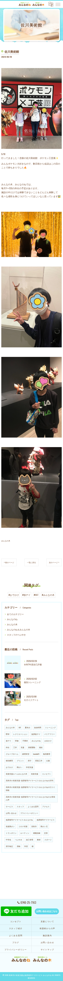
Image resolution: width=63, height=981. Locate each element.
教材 (39, 839)
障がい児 (44, 826)
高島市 (34, 826)
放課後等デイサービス (45, 819)
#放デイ (26, 594)
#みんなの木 (48, 594)
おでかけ (9, 767)
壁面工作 (38, 760)
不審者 (25, 740)
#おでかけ (14, 594)
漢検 (18, 846)
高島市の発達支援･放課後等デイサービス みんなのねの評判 (29, 780)
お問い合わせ (11, 813)
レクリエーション (20, 734)
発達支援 (34, 773)
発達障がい (10, 826)
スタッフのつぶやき (16, 634)
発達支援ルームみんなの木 (16, 773)
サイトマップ (47, 949)
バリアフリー (49, 734)
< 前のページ (9, 562)
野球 (7, 734)
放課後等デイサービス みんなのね (19, 819)
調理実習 (25, 754)
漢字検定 (9, 846)
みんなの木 (5, 540)
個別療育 (9, 760)
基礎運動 (31, 747)
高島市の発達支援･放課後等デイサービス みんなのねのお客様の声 (30, 798)
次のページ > (54, 562)
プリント (20, 760)
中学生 (8, 839)
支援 (22, 747)
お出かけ (48, 740)
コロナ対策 (23, 826)
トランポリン (11, 833)
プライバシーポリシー (29, 813)
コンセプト (46, 773)
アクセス (45, 806)
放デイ (8, 740)
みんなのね (12, 619)
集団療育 (46, 754)
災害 (46, 833)
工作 (15, 747)
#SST (36, 594)
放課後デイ (35, 734)
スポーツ (48, 839)
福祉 (41, 747)
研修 (17, 740)
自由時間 (37, 727)
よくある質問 (33, 806)
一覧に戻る (31, 562)
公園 (48, 760)
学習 (26, 846)
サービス (9, 806)
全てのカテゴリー (15, 614)
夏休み (27, 727)
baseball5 (36, 754)
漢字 (29, 760)
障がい (19, 767)
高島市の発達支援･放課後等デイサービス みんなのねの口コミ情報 (30, 788)
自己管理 (29, 839)
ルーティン (24, 833)
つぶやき (18, 839)
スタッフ (20, 806)
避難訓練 (36, 833)
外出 (7, 747)
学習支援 (29, 767)
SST (20, 727)
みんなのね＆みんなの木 (18, 629)
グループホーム (12, 754)
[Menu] (58, 4)
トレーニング (50, 727)
